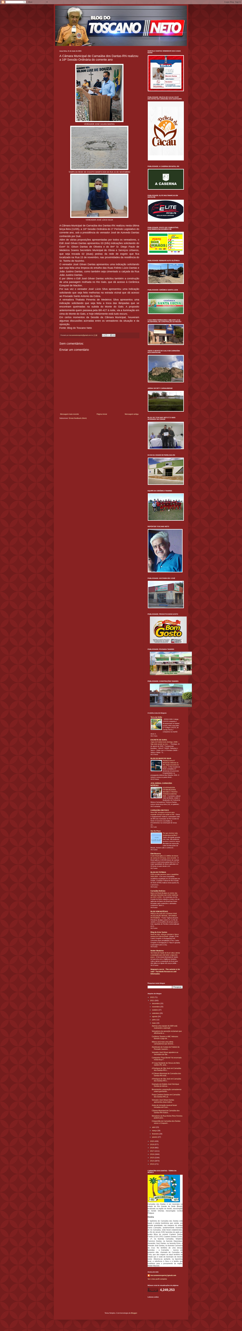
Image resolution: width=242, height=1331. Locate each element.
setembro (156, 1013)
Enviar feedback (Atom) (78, 418)
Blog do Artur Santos (159, 932)
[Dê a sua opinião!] (106, 335)
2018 (152, 1148)
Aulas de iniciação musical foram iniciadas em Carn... (164, 1106)
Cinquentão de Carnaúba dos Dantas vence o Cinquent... (166, 1122)
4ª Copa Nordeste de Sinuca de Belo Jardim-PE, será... (166, 1064)
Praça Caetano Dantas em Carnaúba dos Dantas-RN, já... (166, 1096)
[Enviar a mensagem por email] (103, 335)
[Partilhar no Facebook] (111, 335)
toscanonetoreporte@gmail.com (163, 1275)
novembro (156, 1007)
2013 (152, 1164)
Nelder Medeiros (157, 951)
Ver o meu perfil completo (157, 1279)
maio (154, 1023)
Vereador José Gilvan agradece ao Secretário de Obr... (165, 1053)
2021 (152, 1001)
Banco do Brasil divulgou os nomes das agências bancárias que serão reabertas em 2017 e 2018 (164, 895)
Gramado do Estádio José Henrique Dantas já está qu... (165, 1085)
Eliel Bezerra (156, 854)
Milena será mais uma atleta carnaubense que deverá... (163, 1043)
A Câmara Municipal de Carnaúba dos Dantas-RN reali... (166, 1074)
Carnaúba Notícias (158, 891)
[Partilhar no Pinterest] (114, 335)
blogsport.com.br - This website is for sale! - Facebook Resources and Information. (165, 971)
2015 (152, 1158)
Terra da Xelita (156, 717)
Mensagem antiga (132, 414)
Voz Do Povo (155, 831)
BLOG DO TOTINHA (158, 872)
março (154, 1131)
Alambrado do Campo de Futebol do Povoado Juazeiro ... (166, 1048)
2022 (152, 997)
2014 (152, 1161)
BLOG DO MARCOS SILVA (161, 758)
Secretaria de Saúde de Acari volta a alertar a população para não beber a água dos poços (165, 955)
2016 (152, 1154)
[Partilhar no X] (108, 335)
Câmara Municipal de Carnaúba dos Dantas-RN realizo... (166, 1112)
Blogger (134, 1313)
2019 (152, 1144)
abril (154, 1127)
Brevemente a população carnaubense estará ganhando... (167, 1090)
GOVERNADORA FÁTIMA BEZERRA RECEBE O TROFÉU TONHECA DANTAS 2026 (170, 792)
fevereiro (155, 1134)
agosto (155, 1017)
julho (154, 1020)
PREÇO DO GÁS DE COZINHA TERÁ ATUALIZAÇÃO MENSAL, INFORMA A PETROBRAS (164, 916)
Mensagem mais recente (69, 414)
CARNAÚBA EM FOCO (160, 810)
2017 (152, 1151)
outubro (155, 1010)
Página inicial (102, 414)
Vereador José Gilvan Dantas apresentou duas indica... (163, 1101)
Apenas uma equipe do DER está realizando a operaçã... (164, 1027)
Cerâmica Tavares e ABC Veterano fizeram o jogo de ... (165, 1037)
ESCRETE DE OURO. (159, 740)
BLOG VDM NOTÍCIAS (159, 911)
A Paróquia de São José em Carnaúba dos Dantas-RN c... (166, 1069)
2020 (152, 1141)
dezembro (156, 1003)
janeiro (155, 1137)
